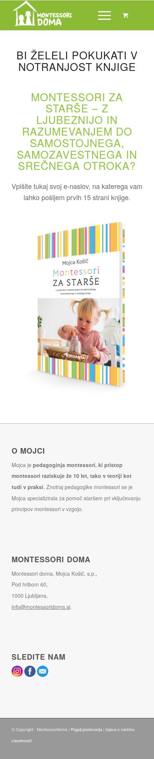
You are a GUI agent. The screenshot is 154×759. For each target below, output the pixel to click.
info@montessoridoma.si (41, 606)
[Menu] (100, 15)
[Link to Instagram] (125, 749)
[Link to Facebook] (136, 749)
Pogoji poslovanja (86, 729)
